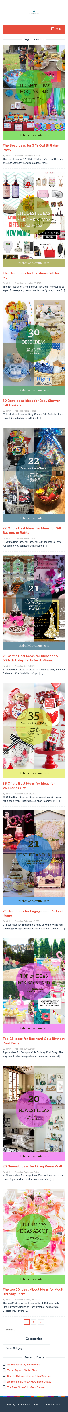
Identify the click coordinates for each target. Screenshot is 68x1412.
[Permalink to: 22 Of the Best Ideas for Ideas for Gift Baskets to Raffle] (34, 476)
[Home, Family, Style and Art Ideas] (34, 11)
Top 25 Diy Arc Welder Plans (22, 1370)
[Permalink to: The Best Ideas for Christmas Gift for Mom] (34, 221)
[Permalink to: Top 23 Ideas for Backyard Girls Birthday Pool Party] (34, 987)
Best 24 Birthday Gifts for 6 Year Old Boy (29, 1376)
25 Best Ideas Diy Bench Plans (23, 1364)
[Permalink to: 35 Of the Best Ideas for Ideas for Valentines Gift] (34, 731)
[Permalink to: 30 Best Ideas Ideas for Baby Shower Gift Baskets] (34, 349)
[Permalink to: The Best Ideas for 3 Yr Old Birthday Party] (34, 93)
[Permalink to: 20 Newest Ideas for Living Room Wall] (34, 1114)
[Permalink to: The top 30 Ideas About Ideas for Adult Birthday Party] (34, 1237)
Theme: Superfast (51, 1404)
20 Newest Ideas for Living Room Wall (32, 1166)
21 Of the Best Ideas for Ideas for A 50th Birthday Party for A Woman (30, 658)
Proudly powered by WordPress (23, 1404)
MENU (59, 29)
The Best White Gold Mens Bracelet (26, 1387)
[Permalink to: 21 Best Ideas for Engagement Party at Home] (34, 859)
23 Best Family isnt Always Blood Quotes (29, 1381)
